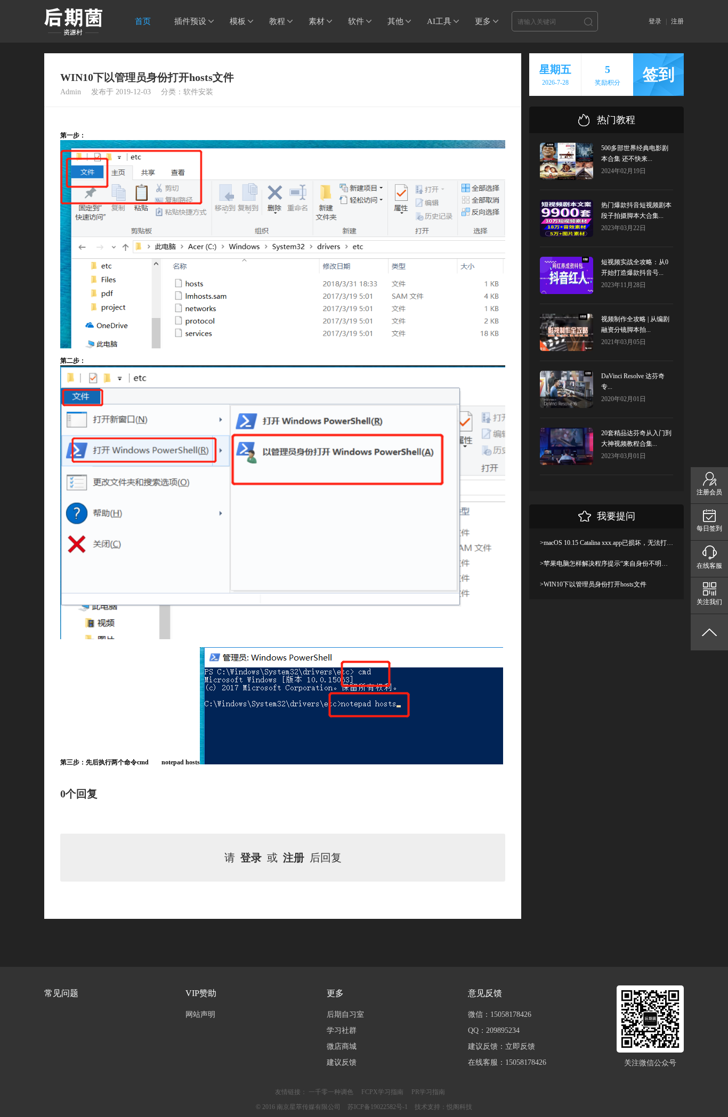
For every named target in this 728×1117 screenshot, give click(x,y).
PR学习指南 (428, 1092)
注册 (677, 21)
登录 (655, 21)
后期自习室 (345, 1014)
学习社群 (342, 1030)
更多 (483, 21)
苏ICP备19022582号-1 (377, 1107)
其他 (395, 21)
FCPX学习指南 (382, 1092)
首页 (143, 21)
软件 (356, 21)
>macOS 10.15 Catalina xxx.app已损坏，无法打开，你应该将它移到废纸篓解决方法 (606, 543)
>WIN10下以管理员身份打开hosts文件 (593, 584)
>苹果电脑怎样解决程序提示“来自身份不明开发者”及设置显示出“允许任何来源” (606, 563)
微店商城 (342, 1046)
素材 (317, 21)
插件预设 (190, 21)
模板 (238, 21)
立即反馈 (520, 1046)
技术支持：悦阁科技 (443, 1107)
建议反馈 (342, 1062)
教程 (277, 21)
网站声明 (200, 1014)
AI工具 (439, 21)
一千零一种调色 (331, 1092)
